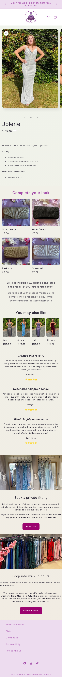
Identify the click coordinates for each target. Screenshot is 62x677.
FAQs (8, 631)
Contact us (12, 637)
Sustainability (13, 644)
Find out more (10, 145)
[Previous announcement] (5, 4)
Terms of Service (15, 624)
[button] (6, 17)
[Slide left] (24, 117)
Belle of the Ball (26, 674)
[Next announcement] (56, 4)
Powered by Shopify (42, 674)
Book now (31, 526)
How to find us (13, 650)
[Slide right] (37, 117)
